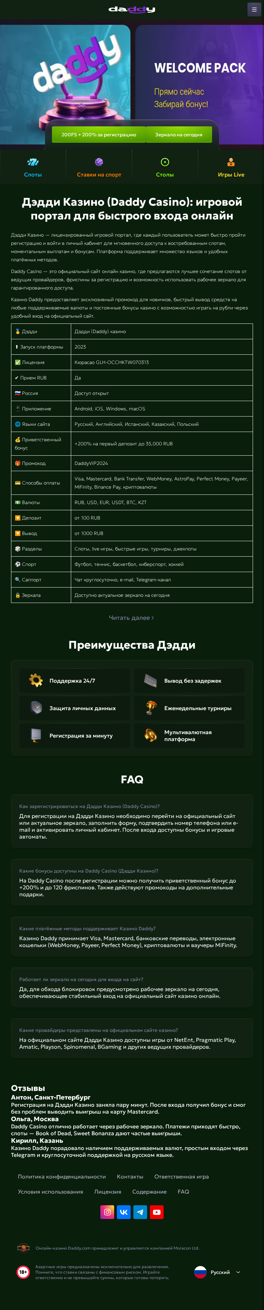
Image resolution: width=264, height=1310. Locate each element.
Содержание (149, 1191)
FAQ (183, 1191)
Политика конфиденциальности (62, 1176)
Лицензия (107, 1191)
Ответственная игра (181, 1176)
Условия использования (50, 1191)
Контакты (130, 1176)
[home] (132, 9)
